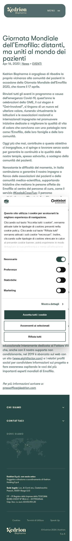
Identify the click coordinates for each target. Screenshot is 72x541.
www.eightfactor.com (27, 358)
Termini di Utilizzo (35, 520)
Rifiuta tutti (34, 336)
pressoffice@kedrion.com (19, 388)
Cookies (16, 520)
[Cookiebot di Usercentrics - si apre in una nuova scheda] (51, 201)
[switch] (61, 269)
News (25, 63)
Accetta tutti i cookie (35, 314)
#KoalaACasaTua (25, 193)
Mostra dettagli (50, 304)
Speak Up (55, 520)
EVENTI (37, 63)
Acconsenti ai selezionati (34, 325)
